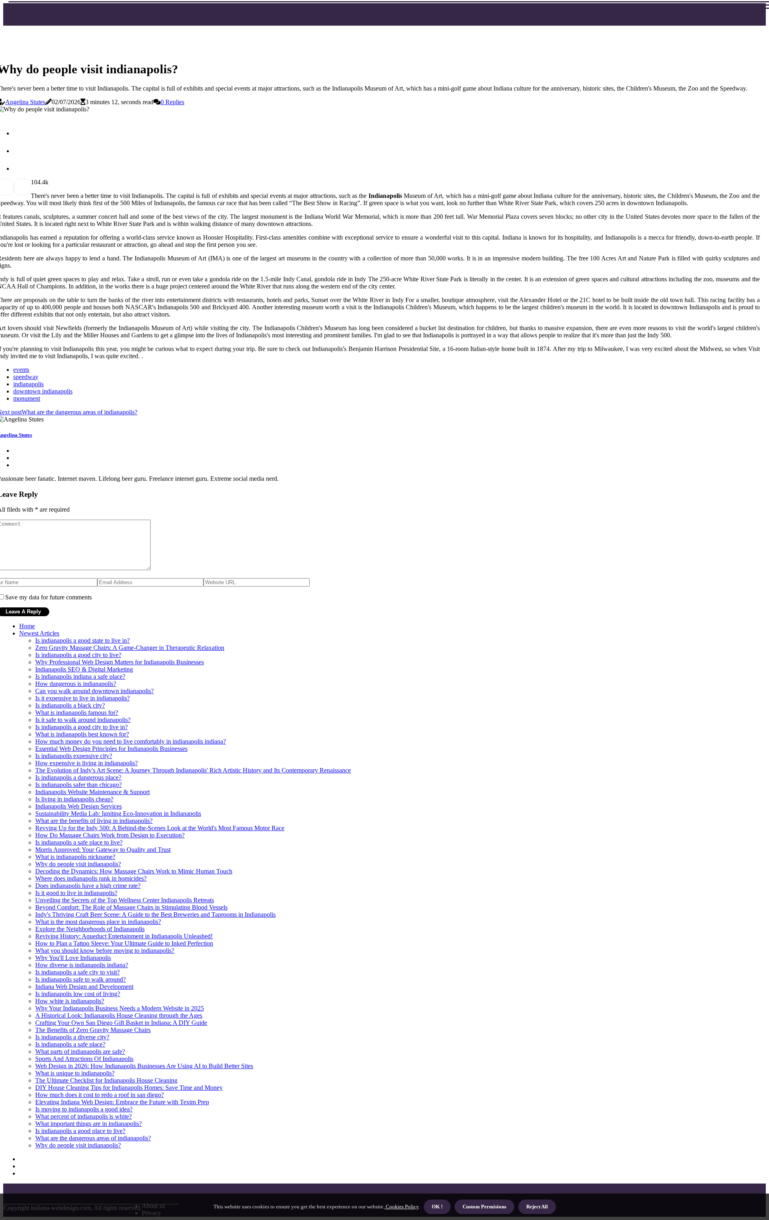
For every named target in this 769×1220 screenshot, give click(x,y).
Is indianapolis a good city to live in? (81, 727)
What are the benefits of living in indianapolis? (94, 820)
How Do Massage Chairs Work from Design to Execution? (110, 835)
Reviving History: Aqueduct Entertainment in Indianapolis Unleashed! (124, 936)
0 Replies (172, 102)
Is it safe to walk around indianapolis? (83, 719)
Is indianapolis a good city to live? (78, 654)
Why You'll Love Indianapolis (73, 957)
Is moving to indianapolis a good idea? (84, 1109)
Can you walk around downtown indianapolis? (94, 691)
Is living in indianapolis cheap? (74, 799)
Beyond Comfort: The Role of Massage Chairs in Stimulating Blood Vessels (131, 907)
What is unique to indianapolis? (75, 1073)
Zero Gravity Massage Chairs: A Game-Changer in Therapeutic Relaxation (129, 647)
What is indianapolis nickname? (75, 856)
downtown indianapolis (42, 391)
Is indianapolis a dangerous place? (78, 777)
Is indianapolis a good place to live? (80, 1130)
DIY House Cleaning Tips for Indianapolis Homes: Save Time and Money (129, 1087)
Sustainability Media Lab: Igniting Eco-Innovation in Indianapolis (118, 813)
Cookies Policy (401, 1207)
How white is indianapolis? (69, 1001)
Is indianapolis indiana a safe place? (80, 676)
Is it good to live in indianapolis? (76, 892)
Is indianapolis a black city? (70, 705)
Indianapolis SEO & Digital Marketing (84, 669)
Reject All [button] (537, 1207)
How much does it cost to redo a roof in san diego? (99, 1094)
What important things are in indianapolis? (88, 1123)
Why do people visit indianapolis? (78, 864)
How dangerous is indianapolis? (75, 683)
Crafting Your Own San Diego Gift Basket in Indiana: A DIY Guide (121, 1022)
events (21, 369)
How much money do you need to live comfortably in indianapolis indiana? (130, 741)
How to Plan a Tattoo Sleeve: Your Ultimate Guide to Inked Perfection (124, 943)
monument (26, 398)
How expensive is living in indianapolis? (86, 763)
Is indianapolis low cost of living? (77, 993)
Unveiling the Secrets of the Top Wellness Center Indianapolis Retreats (124, 900)
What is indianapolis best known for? (82, 734)
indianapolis (28, 384)
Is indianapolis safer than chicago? (78, 784)
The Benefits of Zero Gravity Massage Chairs (93, 1029)
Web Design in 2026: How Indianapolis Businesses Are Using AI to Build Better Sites (144, 1066)
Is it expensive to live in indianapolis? (82, 698)
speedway (25, 376)
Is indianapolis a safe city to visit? (77, 972)
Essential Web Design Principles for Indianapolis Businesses (111, 748)
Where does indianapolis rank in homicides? (91, 878)
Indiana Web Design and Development (84, 986)
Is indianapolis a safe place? (70, 1044)
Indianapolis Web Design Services (78, 806)
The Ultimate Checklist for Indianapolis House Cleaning (106, 1080)
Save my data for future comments (48, 597)
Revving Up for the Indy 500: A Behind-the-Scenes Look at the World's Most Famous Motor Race (159, 828)
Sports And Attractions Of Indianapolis (84, 1058)
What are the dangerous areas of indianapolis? (93, 1138)
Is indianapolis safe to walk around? (80, 979)
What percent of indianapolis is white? (83, 1116)
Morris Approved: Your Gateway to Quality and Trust (103, 849)
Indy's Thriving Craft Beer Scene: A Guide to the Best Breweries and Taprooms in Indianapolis (155, 914)
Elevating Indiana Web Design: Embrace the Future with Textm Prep (122, 1102)
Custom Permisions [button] (484, 1207)
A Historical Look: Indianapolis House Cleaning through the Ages (118, 1015)
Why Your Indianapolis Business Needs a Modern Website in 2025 (119, 1008)
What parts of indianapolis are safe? (80, 1051)
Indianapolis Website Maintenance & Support (92, 791)
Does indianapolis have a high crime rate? (88, 885)
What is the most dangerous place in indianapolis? (98, 921)
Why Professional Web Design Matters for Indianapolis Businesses (119, 662)
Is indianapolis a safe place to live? (79, 842)
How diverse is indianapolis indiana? (81, 965)
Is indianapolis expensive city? (73, 755)
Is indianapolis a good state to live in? (82, 640)
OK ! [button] (437, 1207)
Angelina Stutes (25, 102)
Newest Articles (39, 633)
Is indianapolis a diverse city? (72, 1037)
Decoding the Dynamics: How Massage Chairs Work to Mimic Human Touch (133, 871)
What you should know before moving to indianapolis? (104, 950)
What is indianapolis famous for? (76, 712)
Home (27, 626)
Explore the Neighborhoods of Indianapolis (90, 929)
